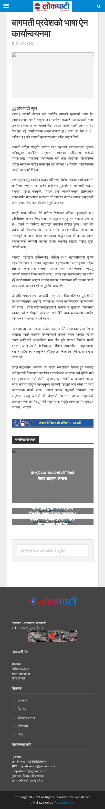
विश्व (20, 734)
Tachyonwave (64, 802)
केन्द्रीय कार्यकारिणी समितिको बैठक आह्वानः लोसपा (52, 475)
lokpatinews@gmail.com (36, 766)
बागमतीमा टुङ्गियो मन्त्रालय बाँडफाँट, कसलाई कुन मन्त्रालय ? (53, 510)
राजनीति (22, 700)
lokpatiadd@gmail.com (29, 771)
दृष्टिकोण (23, 726)
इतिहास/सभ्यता (26, 717)
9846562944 (37, 761)
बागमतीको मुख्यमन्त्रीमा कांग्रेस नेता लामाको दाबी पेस (52, 521)
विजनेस (22, 709)
